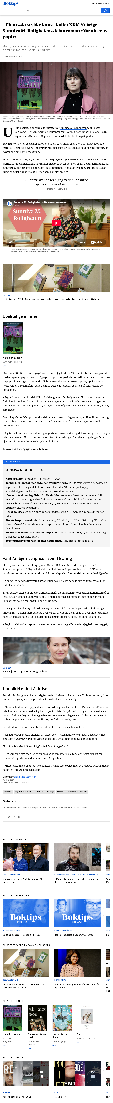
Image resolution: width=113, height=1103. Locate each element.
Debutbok (39, 792)
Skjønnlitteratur (23, 792)
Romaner (8, 792)
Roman (60, 792)
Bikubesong (20, 738)
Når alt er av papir (92, 397)
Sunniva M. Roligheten (77, 792)
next (106, 856)
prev (6, 856)
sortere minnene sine (28, 441)
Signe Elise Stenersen (25, 776)
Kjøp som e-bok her (26, 449)
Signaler (88, 136)
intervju (50, 792)
